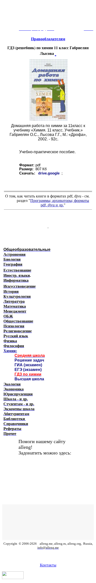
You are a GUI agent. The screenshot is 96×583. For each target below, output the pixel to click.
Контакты (48, 565)
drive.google (49, 173)
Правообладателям (48, 39)
